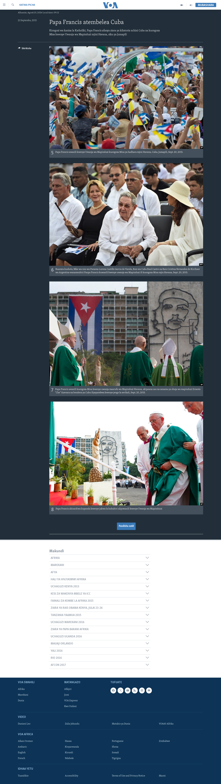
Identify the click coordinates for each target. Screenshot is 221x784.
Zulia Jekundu (72, 724)
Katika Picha (27, 5)
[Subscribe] (149, 690)
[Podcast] (142, 690)
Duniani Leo (24, 724)
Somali (115, 752)
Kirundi (69, 752)
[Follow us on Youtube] (127, 690)
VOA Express (71, 700)
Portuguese (117, 741)
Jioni (66, 695)
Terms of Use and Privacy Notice (128, 776)
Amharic (22, 747)
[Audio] (190, 5)
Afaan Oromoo (25, 741)
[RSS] (135, 690)
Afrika (21, 689)
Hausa (68, 741)
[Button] (24, 49)
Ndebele (69, 758)
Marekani (23, 695)
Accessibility (71, 776)
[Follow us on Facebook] (113, 690)
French (21, 758)
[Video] (181, 5)
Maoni (162, 776)
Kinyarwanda (72, 747)
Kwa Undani (70, 706)
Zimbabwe (164, 741)
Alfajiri (68, 689)
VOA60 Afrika (166, 724)
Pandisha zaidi (126, 526)
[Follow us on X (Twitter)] (120, 690)
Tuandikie (23, 776)
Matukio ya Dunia (121, 724)
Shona (115, 747)
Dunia (21, 700)
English (22, 752)
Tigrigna (116, 758)
